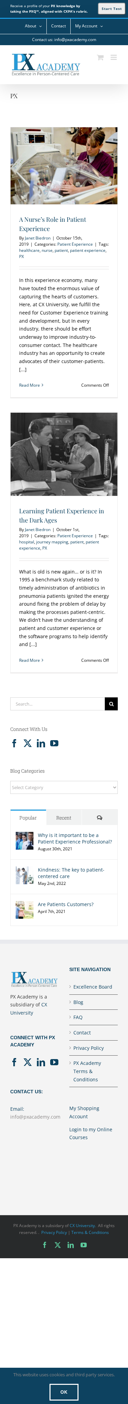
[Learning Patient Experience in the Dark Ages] (64, 454)
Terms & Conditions (90, 1232)
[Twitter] (28, 743)
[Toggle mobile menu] (114, 57)
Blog (78, 1002)
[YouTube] (54, 743)
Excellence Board (92, 986)
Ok (64, 1392)
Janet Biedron (38, 238)
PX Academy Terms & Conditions (87, 1071)
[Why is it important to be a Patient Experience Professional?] (24, 836)
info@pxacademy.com (35, 1116)
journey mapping (52, 542)
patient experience (87, 250)
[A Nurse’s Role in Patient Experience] (64, 165)
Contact (82, 1032)
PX (21, 256)
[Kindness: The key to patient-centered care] (24, 870)
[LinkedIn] (41, 743)
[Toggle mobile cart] (100, 57)
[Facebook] (14, 743)
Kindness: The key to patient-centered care (71, 872)
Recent (63, 817)
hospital (26, 542)
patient (61, 250)
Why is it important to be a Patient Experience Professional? (75, 838)
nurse (47, 250)
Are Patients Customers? (66, 904)
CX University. (83, 1225)
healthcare (29, 250)
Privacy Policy (88, 1048)
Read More (29, 385)
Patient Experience (75, 244)
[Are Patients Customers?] (24, 905)
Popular (28, 817)
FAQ (78, 1017)
